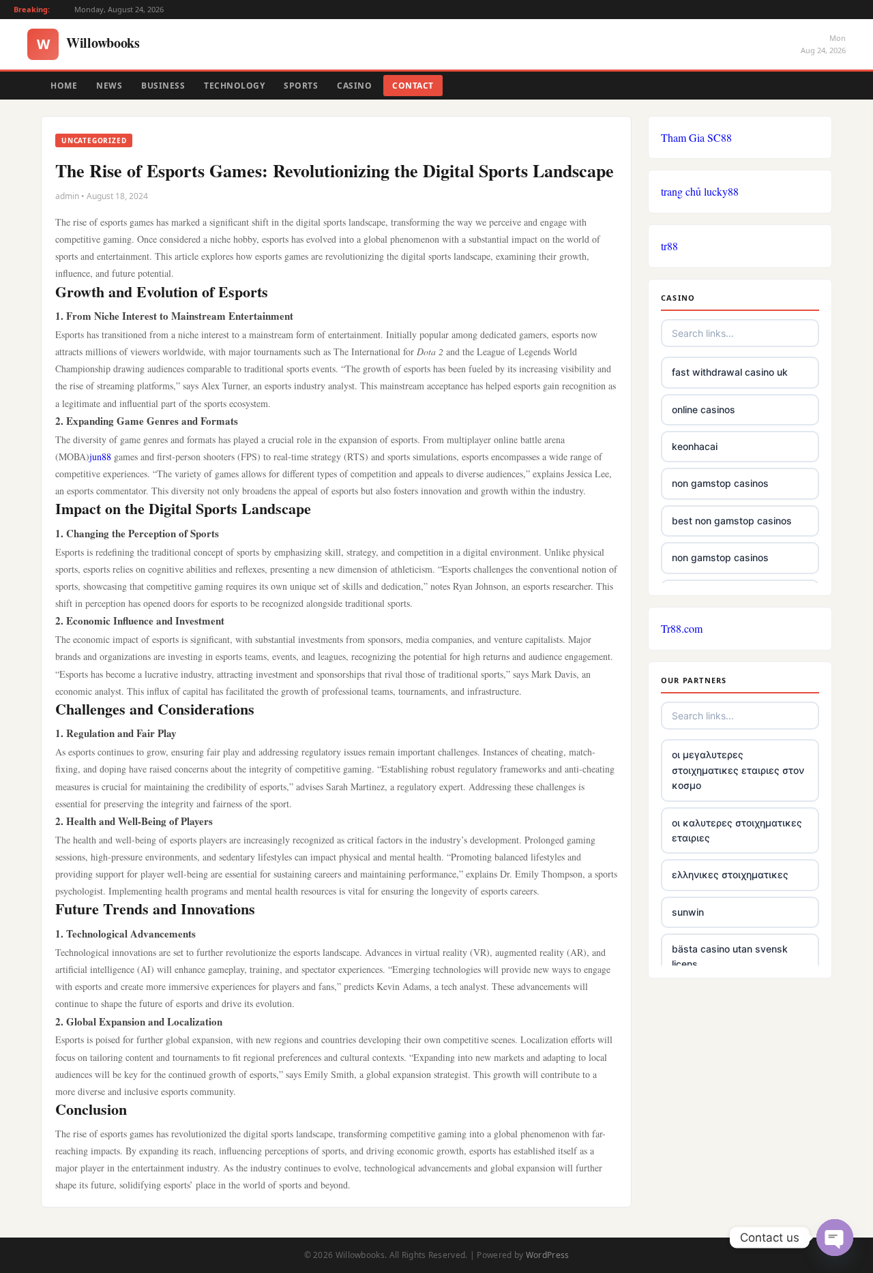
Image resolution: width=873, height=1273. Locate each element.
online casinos (703, 409)
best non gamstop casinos (732, 520)
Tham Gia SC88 (696, 137)
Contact (413, 85)
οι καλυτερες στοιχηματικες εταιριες (737, 830)
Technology (234, 85)
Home (63, 85)
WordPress (547, 1255)
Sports (301, 85)
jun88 (100, 456)
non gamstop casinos (720, 483)
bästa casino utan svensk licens (730, 956)
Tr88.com (681, 628)
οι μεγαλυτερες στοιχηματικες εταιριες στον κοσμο (738, 770)
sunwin (688, 912)
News (109, 85)
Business (163, 85)
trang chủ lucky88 (700, 191)
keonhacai (694, 446)
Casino (354, 85)
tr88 (669, 246)
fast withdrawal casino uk (730, 372)
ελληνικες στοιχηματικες (730, 874)
